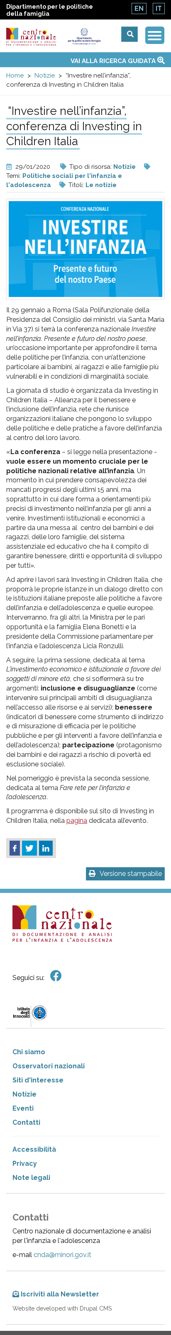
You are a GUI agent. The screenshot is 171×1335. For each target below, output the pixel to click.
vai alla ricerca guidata (114, 61)
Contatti (26, 1122)
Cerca (129, 34)
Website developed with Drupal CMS (62, 1308)
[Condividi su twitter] (29, 848)
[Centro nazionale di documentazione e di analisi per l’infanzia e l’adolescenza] (31, 37)
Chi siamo (28, 1052)
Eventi (23, 1108)
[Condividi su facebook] (15, 848)
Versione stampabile (131, 874)
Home (15, 75)
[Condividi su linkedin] (46, 848)
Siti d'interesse (38, 1080)
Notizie (44, 75)
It (159, 8)
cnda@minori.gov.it (62, 1255)
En (139, 8)
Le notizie (101, 185)
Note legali (31, 1178)
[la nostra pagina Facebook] (56, 976)
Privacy (24, 1163)
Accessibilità (34, 1149)
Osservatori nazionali (48, 1066)
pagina (76, 820)
